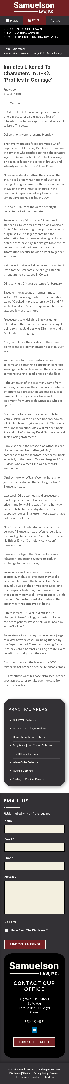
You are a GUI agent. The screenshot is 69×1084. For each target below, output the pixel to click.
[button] (11, 19)
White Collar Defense (25, 762)
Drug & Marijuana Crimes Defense (32, 745)
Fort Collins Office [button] (34, 1042)
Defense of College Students (30, 728)
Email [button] (36, 20)
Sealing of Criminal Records (28, 779)
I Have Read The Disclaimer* (28, 930)
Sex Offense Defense (26, 754)
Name (8, 820)
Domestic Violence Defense (29, 737)
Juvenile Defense (23, 770)
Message (10, 876)
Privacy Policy (41, 1073)
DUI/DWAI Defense (24, 720)
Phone (8, 858)
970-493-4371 (34, 1021)
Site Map (27, 1073)
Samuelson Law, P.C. (27, 1069)
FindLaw (49, 1077)
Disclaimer (10, 921)
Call (59, 20)
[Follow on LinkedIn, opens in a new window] (34, 1030)
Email (9, 839)
